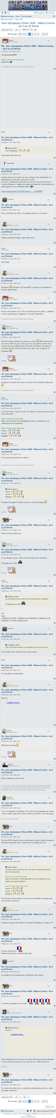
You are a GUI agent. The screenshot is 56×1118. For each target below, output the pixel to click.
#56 (2, 944)
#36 (2, 258)
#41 (2, 408)
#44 (2, 530)
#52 (2, 808)
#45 (2, 554)
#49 (2, 694)
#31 (2, 51)
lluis (11, 519)
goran (3, 132)
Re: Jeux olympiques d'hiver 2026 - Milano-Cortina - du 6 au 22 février (27, 47)
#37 (2, 283)
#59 (2, 1022)
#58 (2, 996)
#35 (2, 234)
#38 (2, 308)
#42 (2, 454)
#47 (2, 639)
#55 (2, 919)
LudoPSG (11, 199)
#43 (2, 483)
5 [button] (38, 34)
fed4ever (9, 326)
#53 (2, 837)
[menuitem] (7, 12)
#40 (2, 379)
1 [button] (26, 34)
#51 (2, 775)
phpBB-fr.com (31, 1116)
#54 (2, 861)
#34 (2, 210)
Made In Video (17, 1114)
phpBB (34, 1114)
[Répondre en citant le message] (48, 40)
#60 (2, 1085)
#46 (2, 591)
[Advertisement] (28, 99)
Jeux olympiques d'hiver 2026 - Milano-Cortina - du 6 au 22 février (28, 24)
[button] (20, 34)
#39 (2, 337)
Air (8, 1011)
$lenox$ (10, 224)
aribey (10, 148)
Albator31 (9, 797)
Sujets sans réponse (7, 19)
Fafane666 (10, 163)
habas (11, 764)
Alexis (11, 40)
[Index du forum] (28, 5)
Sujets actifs (19, 19)
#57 (2, 971)
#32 (2, 142)
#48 (2, 670)
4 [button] (35, 34)
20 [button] (43, 34)
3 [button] (32, 34)
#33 (2, 174)
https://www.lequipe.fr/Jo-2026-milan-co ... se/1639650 (21, 191)
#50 (2, 741)
